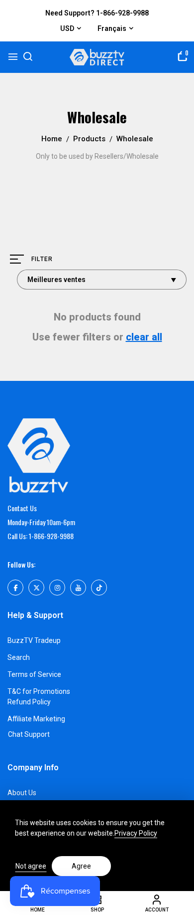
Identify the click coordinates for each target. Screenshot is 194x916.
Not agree (30, 866)
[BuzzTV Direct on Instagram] (57, 588)
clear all (144, 337)
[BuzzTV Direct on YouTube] (78, 588)
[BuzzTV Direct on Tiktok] (99, 588)
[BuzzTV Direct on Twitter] (36, 588)
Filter (42, 259)
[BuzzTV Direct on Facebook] (15, 588)
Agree (81, 866)
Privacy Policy (135, 833)
